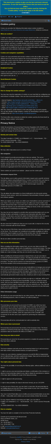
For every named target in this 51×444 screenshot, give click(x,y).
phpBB (19, 437)
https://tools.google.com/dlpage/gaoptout (24, 113)
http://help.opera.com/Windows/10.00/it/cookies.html (21, 106)
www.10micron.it (30, 30)
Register (19, 16)
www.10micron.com (6, 30)
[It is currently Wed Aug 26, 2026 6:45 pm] (45, 20)
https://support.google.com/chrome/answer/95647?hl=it (23, 102)
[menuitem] (49, 20)
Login (11, 16)
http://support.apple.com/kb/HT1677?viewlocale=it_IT (22, 107)
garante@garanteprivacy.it (13, 426)
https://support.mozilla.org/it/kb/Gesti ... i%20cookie (22, 104)
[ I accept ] (25, 13)
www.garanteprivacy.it (12, 428)
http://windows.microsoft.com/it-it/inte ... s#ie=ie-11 (27, 100)
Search (4, 16)
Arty (21, 439)
